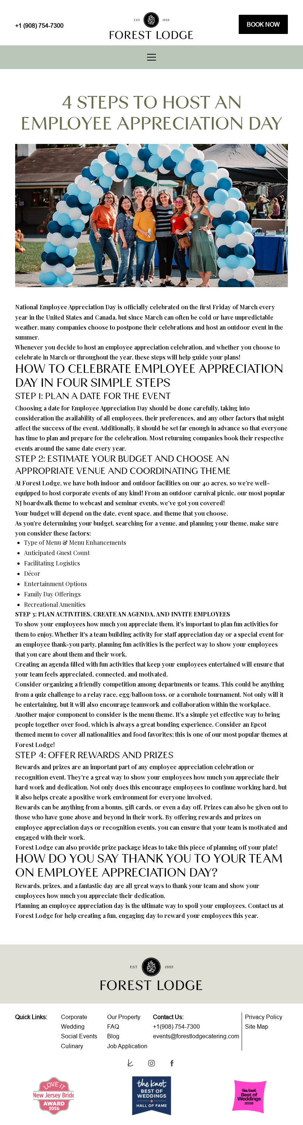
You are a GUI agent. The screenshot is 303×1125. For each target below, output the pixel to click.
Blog (113, 1036)
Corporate (74, 1017)
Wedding (73, 1026)
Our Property (123, 1017)
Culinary (72, 1046)
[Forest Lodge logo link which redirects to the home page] (151, 25)
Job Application (127, 1046)
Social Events (79, 1036)
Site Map (256, 1026)
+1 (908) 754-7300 (39, 25)
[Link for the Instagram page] (151, 1063)
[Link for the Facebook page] (172, 1063)
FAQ (113, 1026)
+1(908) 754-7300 (176, 1026)
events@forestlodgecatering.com (196, 1036)
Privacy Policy (263, 1017)
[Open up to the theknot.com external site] (131, 1063)
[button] (151, 57)
